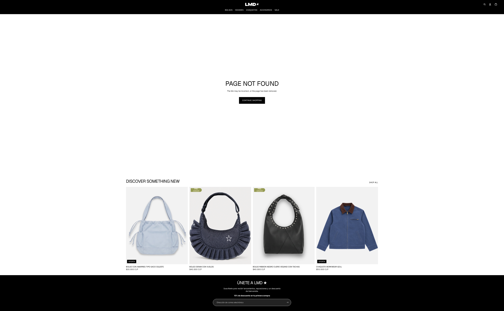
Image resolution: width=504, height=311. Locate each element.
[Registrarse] (287, 302)
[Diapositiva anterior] (130, 225)
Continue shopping (252, 100)
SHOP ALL (373, 182)
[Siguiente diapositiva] (184, 225)
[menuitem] (228, 10)
